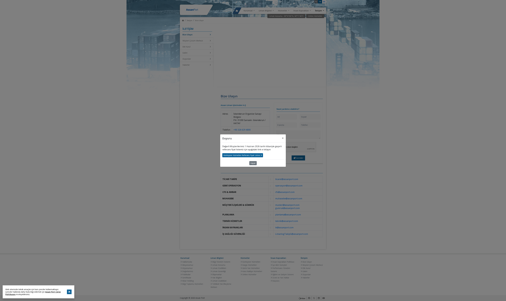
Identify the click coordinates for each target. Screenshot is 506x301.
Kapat (253, 163)
